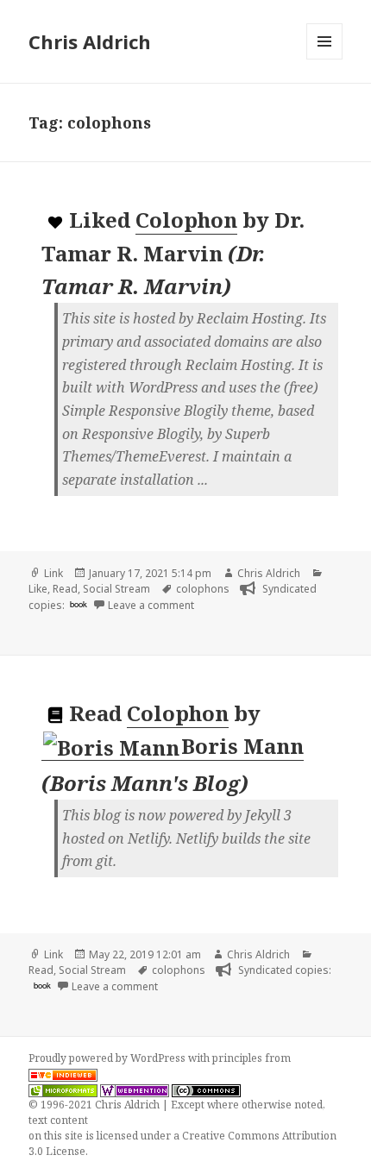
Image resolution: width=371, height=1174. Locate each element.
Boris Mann (242, 745)
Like (37, 588)
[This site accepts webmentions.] (134, 1089)
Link (53, 573)
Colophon (186, 219)
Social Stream (116, 588)
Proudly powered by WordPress (108, 1058)
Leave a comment (151, 605)
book (78, 604)
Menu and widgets (325, 59)
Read (65, 588)
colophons (203, 588)
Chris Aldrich (89, 41)
